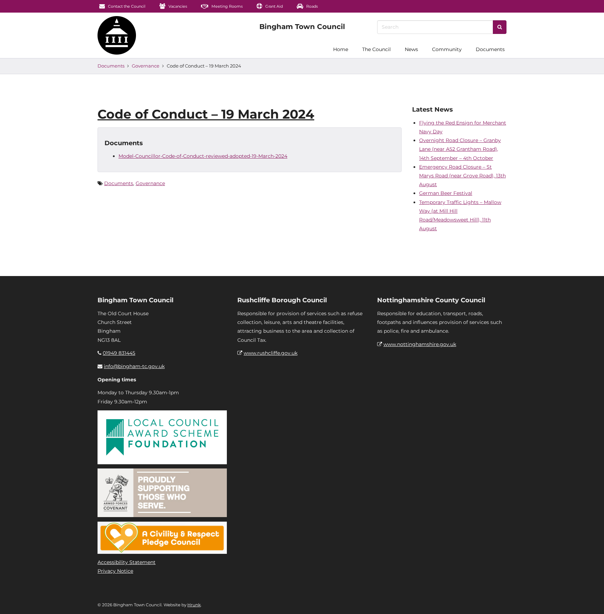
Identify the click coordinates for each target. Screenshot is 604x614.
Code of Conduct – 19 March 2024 (206, 114)
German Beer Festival (445, 193)
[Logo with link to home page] (117, 35)
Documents (490, 49)
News (411, 49)
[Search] (499, 27)
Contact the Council (126, 6)
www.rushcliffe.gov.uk (270, 353)
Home (340, 49)
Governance (145, 66)
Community (447, 49)
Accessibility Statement (127, 562)
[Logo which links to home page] (77, 49)
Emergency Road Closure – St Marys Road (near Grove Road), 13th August (462, 176)
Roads (311, 6)
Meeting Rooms (226, 6)
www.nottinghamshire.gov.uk (419, 344)
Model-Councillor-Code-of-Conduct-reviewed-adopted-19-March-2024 (202, 156)
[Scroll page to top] (590, 600)
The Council (376, 49)
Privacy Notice (115, 571)
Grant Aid (273, 6)
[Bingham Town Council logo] (302, 26)
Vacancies (177, 6)
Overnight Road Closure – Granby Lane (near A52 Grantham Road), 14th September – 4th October (460, 149)
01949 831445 (119, 353)
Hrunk (194, 604)
